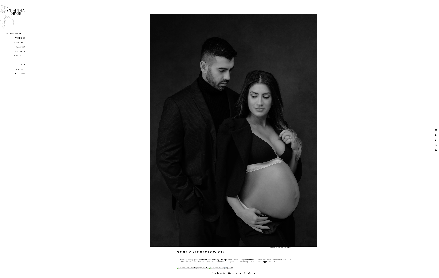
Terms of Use (255, 262)
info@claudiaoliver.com (276, 260)
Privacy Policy (242, 262)
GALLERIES (20, 47)
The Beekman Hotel (15, 33)
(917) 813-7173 (260, 260)
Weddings (20, 38)
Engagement (19, 42)
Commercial (19, 56)
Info (22, 65)
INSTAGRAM (20, 73)
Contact (20, 69)
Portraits (20, 51)
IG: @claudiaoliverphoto (225, 262)
